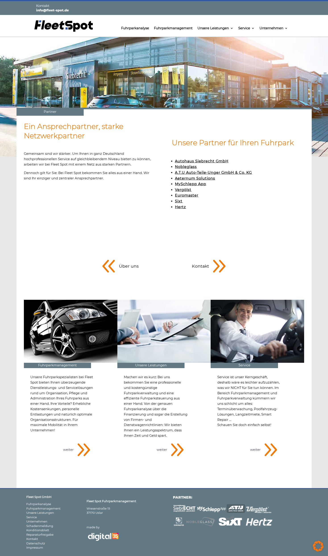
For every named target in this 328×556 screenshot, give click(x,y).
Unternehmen (271, 28)
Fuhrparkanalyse (135, 28)
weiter (68, 450)
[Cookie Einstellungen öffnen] (318, 550)
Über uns (129, 266)
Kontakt (200, 266)
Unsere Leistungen (213, 28)
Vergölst (183, 190)
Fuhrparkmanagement (173, 28)
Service (244, 28)
